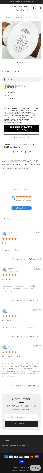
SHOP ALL (19, 17)
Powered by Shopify (21, 467)
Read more (13, 376)
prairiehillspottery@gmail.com (15, 445)
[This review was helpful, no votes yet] (34, 259)
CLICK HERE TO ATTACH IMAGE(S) (21, 128)
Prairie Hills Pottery (21, 8)
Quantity (7, 95)
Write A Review (21, 208)
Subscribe (20, 424)
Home (8, 17)
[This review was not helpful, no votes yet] (38, 259)
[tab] (17, 62)
